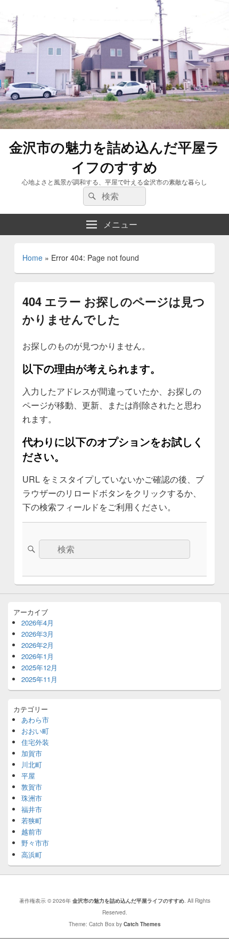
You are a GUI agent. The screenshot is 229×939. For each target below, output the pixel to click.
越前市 (31, 831)
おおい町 (35, 731)
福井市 (31, 809)
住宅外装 (35, 742)
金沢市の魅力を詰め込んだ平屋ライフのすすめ (114, 156)
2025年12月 (39, 667)
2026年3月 (37, 634)
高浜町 (31, 854)
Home (32, 257)
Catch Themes (142, 924)
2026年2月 (37, 645)
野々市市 (35, 843)
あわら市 (35, 720)
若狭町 (31, 820)
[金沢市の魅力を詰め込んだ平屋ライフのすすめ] (114, 125)
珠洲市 (31, 798)
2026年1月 (37, 656)
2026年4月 (37, 622)
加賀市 (31, 753)
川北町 (31, 764)
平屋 (28, 776)
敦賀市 (31, 787)
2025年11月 (39, 679)
